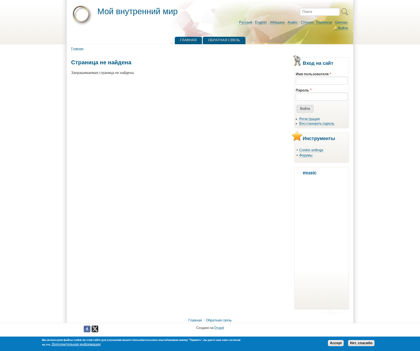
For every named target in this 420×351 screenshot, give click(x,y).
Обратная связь (219, 320)
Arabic (293, 22)
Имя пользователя (312, 74)
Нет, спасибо (361, 343)
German (341, 22)
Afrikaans (277, 22)
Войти (343, 28)
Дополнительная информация (76, 344)
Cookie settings (311, 150)
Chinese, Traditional (316, 22)
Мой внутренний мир (137, 11)
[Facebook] (87, 329)
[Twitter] (94, 329)
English (261, 22)
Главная (77, 49)
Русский (245, 22)
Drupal (219, 328)
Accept (336, 343)
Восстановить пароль (316, 123)
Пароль (302, 90)
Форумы (306, 155)
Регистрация (309, 119)
